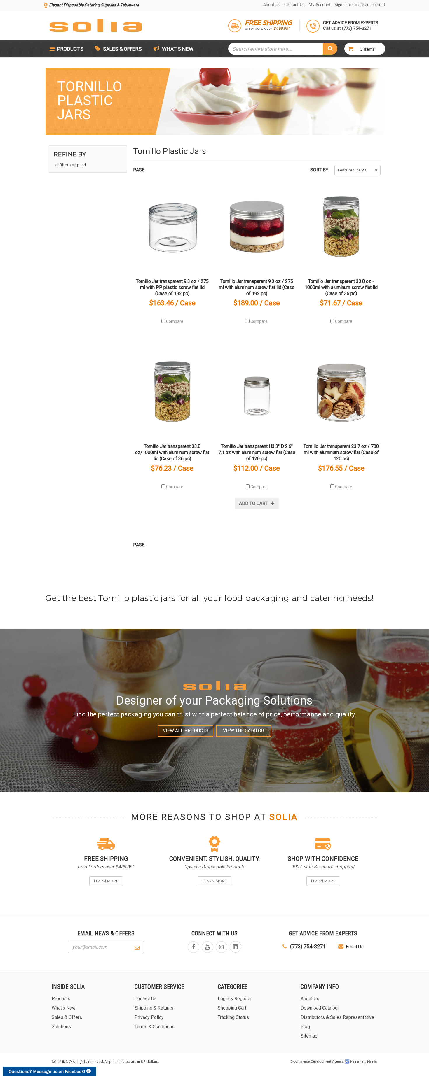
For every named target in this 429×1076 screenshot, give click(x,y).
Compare (174, 321)
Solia (283, 817)
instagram (221, 947)
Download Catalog (319, 1008)
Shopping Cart (232, 1008)
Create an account (368, 5)
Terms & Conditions (155, 1026)
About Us (271, 5)
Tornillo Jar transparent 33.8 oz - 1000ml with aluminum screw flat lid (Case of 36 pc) (341, 287)
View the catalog (243, 730)
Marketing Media (361, 1061)
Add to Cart (253, 503)
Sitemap (309, 1036)
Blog (305, 1026)
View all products (185, 730)
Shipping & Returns (154, 1008)
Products (69, 49)
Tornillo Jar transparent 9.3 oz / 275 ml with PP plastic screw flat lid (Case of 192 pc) (172, 287)
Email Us (355, 946)
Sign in (341, 5)
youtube (207, 947)
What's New (177, 49)
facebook (193, 947)
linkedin (235, 947)
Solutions (61, 1026)
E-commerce (300, 1061)
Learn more (106, 881)
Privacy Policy (149, 1017)
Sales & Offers (122, 49)
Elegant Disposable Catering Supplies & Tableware (94, 5)
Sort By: (319, 170)
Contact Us (294, 5)
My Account (319, 5)
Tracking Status (233, 1017)
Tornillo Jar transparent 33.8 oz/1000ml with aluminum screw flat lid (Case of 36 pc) (172, 452)
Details (172, 229)
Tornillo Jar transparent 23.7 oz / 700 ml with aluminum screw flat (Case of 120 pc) (341, 452)
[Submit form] (137, 947)
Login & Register (235, 998)
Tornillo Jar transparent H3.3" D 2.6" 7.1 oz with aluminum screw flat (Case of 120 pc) (256, 452)
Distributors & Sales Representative (337, 1017)
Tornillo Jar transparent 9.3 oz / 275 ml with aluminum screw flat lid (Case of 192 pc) (256, 287)
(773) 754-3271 (307, 946)
